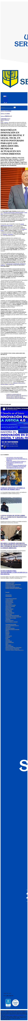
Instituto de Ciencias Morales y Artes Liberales (13, 647)
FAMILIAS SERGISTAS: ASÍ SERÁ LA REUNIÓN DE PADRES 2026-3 (13, 488)
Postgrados (7, 592)
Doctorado (10, 234)
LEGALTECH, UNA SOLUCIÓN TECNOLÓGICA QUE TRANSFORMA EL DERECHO (16, 459)
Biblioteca (7, 630)
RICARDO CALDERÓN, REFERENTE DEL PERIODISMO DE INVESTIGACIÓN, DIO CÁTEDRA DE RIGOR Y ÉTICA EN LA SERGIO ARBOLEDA (14, 545)
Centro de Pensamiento (9, 646)
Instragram (5, 100)
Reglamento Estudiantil (9, 608)
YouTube (5, 99)
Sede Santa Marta (8, 594)
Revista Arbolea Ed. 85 (9, 620)
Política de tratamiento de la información (12, 615)
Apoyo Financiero (9, 603)
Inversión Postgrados (9, 601)
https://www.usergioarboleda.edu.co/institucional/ (14, 1015)
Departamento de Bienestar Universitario (12, 629)
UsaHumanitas (8, 626)
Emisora (7, 643)
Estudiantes (7, 633)
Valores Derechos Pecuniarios (11, 605)
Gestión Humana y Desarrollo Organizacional (13, 616)
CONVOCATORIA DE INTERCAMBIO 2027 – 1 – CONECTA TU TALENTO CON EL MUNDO (14, 517)
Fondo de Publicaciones (10, 642)
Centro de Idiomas (9, 641)
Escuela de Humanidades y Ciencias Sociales (13, 584)
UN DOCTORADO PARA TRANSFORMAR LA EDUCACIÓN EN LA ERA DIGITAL (14, 572)
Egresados (7, 634)
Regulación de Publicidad (10, 612)
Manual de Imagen (9, 614)
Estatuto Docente (8, 607)
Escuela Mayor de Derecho (10, 581)
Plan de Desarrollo (9, 610)
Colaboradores (8, 619)
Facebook (5, 97)
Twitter (5, 95)
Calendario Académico (9, 599)
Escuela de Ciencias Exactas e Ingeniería (12, 587)
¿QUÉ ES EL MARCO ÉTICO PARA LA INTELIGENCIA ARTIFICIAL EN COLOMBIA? (16, 463)
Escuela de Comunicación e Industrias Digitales (14, 588)
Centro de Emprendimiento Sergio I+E (12, 625)
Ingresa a (6, 111)
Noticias (6, 122)
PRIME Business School (10, 583)
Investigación (8, 637)
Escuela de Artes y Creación (10, 585)
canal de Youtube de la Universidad (12, 224)
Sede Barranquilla (9, 596)
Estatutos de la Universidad (10, 606)
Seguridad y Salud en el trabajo (11, 618)
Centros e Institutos (9, 611)
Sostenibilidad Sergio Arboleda (11, 624)
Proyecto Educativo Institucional (11, 598)
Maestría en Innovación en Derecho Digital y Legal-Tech (13, 383)
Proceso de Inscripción (9, 602)
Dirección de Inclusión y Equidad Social (12, 648)
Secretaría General (9, 635)
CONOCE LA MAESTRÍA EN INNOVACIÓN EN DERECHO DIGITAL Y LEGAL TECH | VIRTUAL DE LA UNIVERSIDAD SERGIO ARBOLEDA (16, 396)
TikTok (5, 102)
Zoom (4, 96)
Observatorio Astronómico (10, 628)
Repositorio (7, 632)
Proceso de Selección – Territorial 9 (12, 621)
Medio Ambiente (8, 644)
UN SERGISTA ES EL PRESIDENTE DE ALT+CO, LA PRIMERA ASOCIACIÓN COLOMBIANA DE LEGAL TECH (16, 466)
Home (2, 122)
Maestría (5, 234)
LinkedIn (5, 101)
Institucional (8, 639)
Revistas (7, 638)
